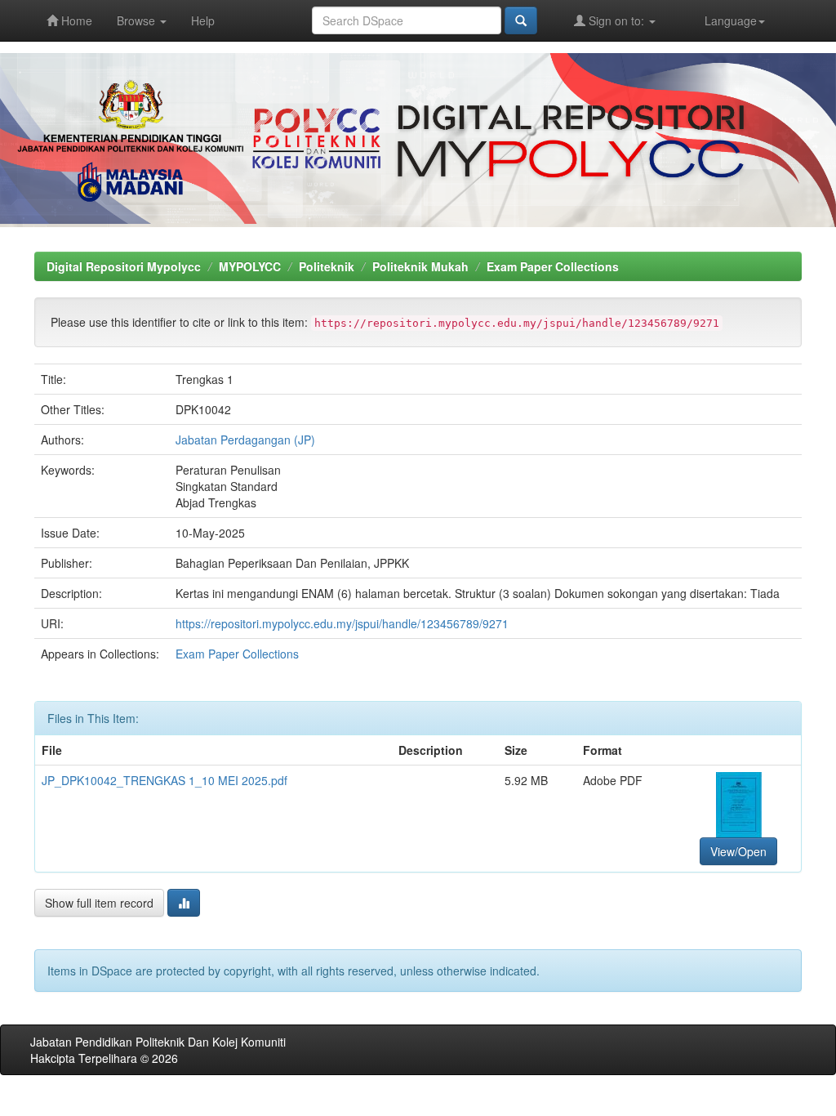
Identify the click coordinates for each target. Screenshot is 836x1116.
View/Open (738, 851)
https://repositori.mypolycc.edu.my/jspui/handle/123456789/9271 (342, 623)
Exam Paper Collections (553, 266)
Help (203, 20)
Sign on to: (616, 20)
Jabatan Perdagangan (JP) (245, 439)
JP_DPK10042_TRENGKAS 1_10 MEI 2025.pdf (164, 780)
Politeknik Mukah (420, 266)
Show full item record (99, 903)
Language (731, 20)
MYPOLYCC (250, 266)
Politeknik (326, 266)
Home (75, 20)
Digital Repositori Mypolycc (124, 266)
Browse (137, 20)
